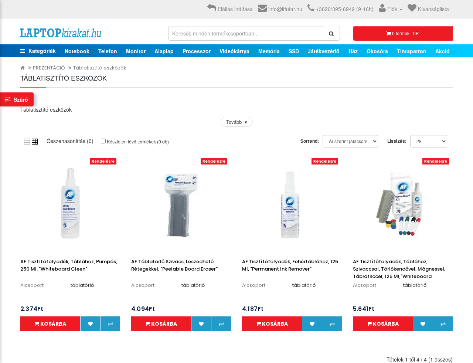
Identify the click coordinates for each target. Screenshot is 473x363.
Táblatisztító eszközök (99, 67)
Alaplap (164, 51)
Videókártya (234, 51)
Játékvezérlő (324, 51)
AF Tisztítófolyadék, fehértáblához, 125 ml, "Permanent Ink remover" (290, 265)
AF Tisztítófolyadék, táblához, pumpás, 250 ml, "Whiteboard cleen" (68, 265)
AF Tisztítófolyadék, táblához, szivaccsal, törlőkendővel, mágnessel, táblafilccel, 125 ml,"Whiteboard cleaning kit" (399, 272)
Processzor (197, 51)
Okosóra (377, 51)
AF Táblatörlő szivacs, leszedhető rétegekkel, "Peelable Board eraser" (174, 265)
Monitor (136, 51)
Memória (269, 51)
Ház (353, 51)
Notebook (77, 51)
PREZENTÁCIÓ (49, 67)
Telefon (107, 51)
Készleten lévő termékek (137, 141)
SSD (294, 51)
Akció (442, 51)
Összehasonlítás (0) (70, 141)
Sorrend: (309, 141)
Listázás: (396, 141)
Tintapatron (411, 51)
